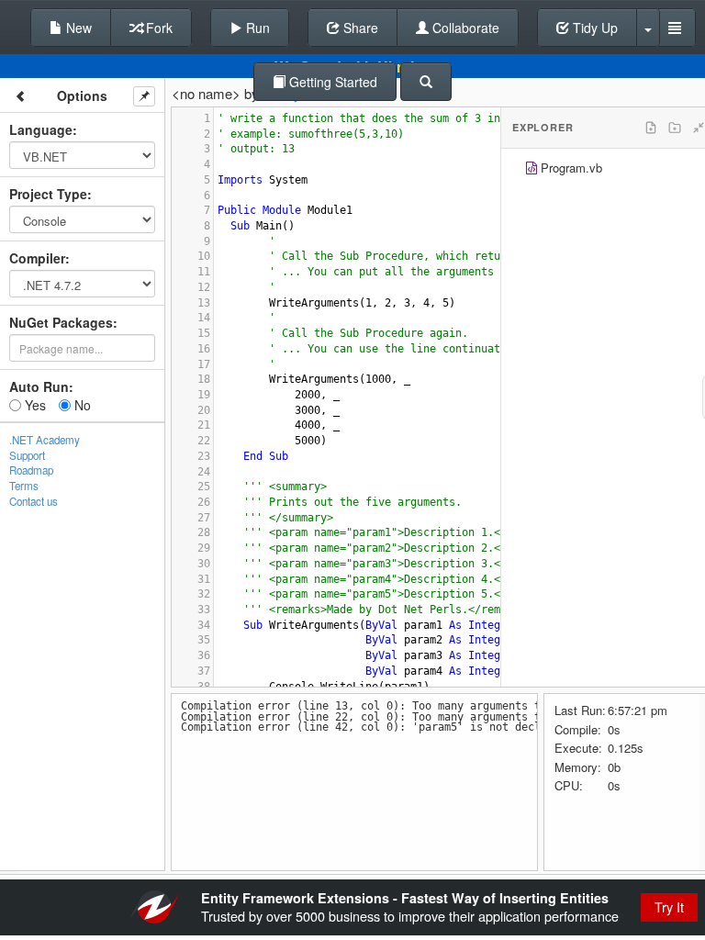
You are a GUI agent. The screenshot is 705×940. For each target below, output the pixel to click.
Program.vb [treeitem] (571, 167)
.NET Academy (44, 439)
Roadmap (31, 470)
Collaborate (464, 27)
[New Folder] (675, 128)
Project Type (48, 194)
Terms (24, 485)
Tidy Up (593, 27)
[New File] (651, 128)
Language (41, 129)
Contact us (33, 501)
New (77, 27)
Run (256, 27)
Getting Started (331, 82)
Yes (33, 405)
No (81, 405)
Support (27, 455)
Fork (157, 27)
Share (359, 27)
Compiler (37, 258)
